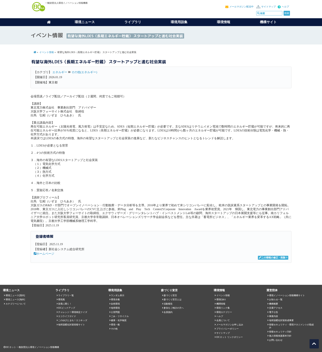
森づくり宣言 (170, 295)
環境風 (61, 299)
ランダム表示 (117, 295)
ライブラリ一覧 (66, 295)
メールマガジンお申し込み (229, 324)
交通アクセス (275, 308)
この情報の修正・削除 (273, 257)
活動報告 (168, 303)
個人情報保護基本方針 (280, 336)
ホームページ (45, 253)
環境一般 (115, 324)
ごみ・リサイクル (120, 316)
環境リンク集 (223, 308)
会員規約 (168, 312)
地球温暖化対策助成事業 (281, 320)
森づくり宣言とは (172, 299)
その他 (114, 328)
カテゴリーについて (16, 303)
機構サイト (268, 22)
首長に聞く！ (65, 303)
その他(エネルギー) (84, 72)
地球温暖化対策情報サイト (71, 324)
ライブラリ (132, 22)
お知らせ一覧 (275, 299)
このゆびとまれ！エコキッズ (72, 320)
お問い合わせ (275, 340)
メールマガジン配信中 (241, 6)
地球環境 (115, 308)
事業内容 (273, 316)
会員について (223, 320)
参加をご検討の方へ (174, 308)
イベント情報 (46, 52)
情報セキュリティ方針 (280, 331)
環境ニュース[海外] (15, 299)
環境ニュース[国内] (15, 295)
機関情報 (220, 303)
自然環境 (115, 303)
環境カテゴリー (224, 312)
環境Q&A (221, 299)
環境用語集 (179, 22)
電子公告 (273, 312)
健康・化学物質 (119, 320)
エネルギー (59, 72)
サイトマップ (268, 6)
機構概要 (273, 303)
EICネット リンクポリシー (229, 337)
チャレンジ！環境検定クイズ (72, 312)
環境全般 (115, 299)
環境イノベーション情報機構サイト (287, 295)
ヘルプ (285, 6)
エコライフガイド (67, 316)
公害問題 (115, 312)
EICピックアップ (66, 308)
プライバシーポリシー (227, 328)
